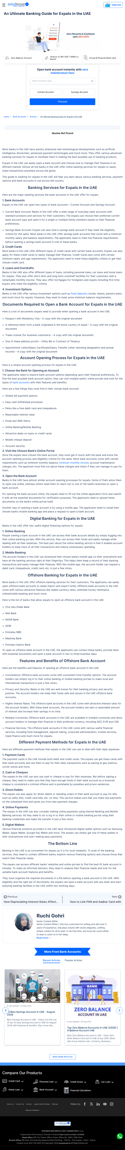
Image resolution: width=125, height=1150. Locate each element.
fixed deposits (79, 293)
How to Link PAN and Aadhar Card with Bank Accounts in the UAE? (95, 903)
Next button (119, 1010)
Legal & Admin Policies (42, 1104)
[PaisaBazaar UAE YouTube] (105, 1104)
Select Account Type (42, 81)
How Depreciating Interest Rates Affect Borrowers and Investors (30, 903)
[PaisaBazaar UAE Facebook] (85, 1104)
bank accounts (21, 382)
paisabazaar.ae (64, 1143)
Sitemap (55, 1104)
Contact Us (20, 1104)
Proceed (62, 101)
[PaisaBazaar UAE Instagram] (112, 1104)
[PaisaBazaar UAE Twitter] (91, 1104)
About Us (10, 1104)
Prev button (5, 1010)
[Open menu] (3, 5)
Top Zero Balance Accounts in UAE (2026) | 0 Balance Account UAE (92, 1029)
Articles (29, 1104)
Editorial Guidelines (32, 1110)
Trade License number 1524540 (71, 1134)
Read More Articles (63, 1057)
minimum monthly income (74, 462)
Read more (44, 937)
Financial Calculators (80, 1090)
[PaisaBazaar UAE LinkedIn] (98, 1104)
